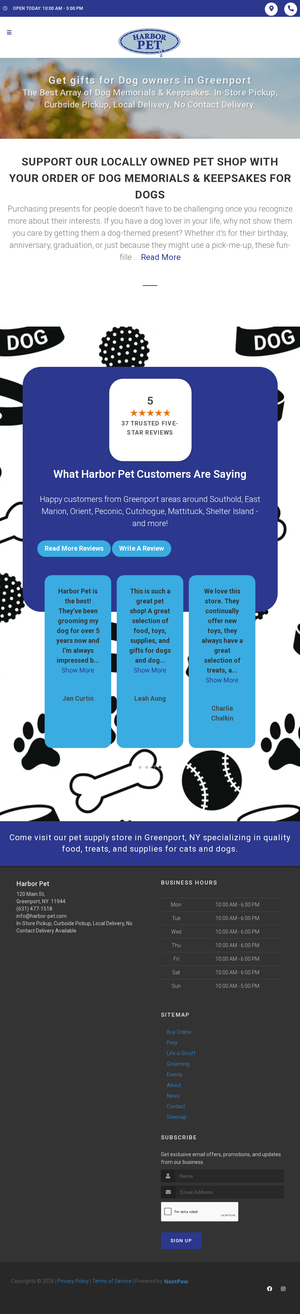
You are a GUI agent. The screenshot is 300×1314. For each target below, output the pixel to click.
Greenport (141, 499)
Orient (80, 511)
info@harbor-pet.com (41, 916)
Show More (77, 670)
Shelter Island (230, 511)
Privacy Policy (73, 1281)
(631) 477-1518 (34, 909)
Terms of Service (112, 1281)
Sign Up (181, 1240)
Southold (225, 499)
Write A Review (141, 548)
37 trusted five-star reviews (150, 428)
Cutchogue (145, 511)
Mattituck (185, 511)
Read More (161, 257)
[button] (140, 767)
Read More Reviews (74, 548)
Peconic (108, 511)
